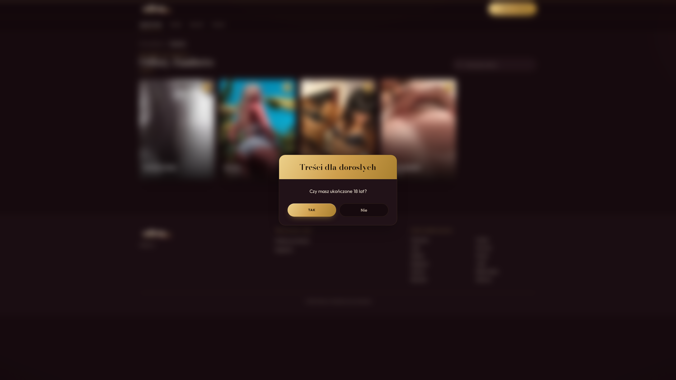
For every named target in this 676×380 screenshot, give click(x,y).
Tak (312, 210)
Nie (364, 210)
